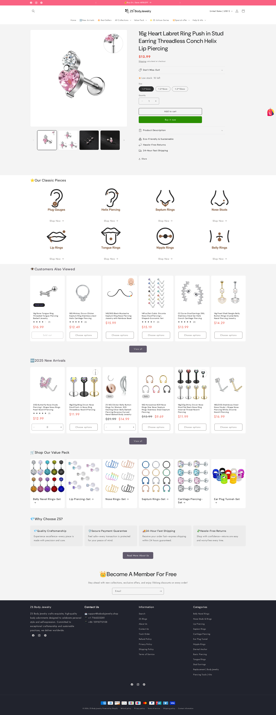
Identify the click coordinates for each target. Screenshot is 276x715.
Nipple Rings (199, 644)
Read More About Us (138, 555)
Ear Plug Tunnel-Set (227, 499)
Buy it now (170, 119)
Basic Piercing (200, 654)
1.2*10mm (180, 89)
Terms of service (154, 708)
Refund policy (126, 708)
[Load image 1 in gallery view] (47, 140)
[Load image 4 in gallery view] (110, 140)
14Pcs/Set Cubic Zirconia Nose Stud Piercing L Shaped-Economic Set (154, 316)
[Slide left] (33, 140)
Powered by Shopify (110, 708)
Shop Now (55, 221)
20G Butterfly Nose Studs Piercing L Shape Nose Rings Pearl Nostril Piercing (46, 407)
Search (142, 613)
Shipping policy (169, 708)
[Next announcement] (180, 2)
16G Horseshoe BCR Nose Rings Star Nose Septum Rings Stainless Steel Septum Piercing (156, 408)
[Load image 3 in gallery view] (89, 140)
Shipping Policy (146, 649)
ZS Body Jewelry (96, 708)
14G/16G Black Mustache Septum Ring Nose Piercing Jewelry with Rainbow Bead (119, 316)
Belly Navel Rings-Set (47, 499)
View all (138, 349)
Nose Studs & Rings (202, 618)
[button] (33, 11)
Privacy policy (139, 708)
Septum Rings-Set (153, 499)
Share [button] (144, 158)
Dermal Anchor (200, 649)
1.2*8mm (162, 89)
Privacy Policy (145, 644)
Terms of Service (147, 654)
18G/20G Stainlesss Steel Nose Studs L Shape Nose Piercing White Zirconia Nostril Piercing (226, 408)
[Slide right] (124, 140)
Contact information (185, 708)
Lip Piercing (199, 623)
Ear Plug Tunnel (200, 639)
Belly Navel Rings (201, 613)
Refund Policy (145, 639)
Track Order (144, 634)
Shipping (142, 61)
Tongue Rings (199, 659)
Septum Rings (199, 628)
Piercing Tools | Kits (202, 674)
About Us (143, 623)
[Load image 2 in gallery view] (68, 140)
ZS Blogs (143, 618)
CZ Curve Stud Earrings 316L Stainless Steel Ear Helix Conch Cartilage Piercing (191, 316)
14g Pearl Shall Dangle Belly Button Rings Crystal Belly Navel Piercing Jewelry (227, 316)
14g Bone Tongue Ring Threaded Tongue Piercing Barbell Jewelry (45, 316)
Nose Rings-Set (116, 499)
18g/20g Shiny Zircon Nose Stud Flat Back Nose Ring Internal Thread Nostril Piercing (190, 408)
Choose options (83, 335)
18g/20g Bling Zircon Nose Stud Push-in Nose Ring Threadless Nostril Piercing (82, 407)
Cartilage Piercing (201, 634)
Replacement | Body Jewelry (206, 669)
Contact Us (144, 628)
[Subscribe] (160, 591)
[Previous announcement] (96, 2)
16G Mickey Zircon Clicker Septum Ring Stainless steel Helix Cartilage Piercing (82, 316)
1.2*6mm (146, 89)
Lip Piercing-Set (80, 499)
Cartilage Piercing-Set (190, 500)
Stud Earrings (199, 664)
